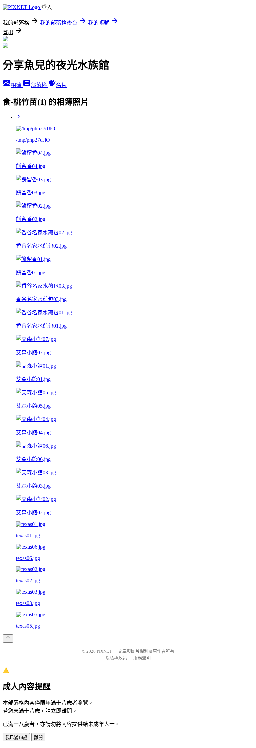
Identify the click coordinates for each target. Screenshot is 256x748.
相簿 (17, 85)
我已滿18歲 (16, 737)
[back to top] (8, 638)
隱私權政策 (116, 657)
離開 (38, 737)
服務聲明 (142, 657)
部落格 (39, 85)
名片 (61, 85)
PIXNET (104, 651)
